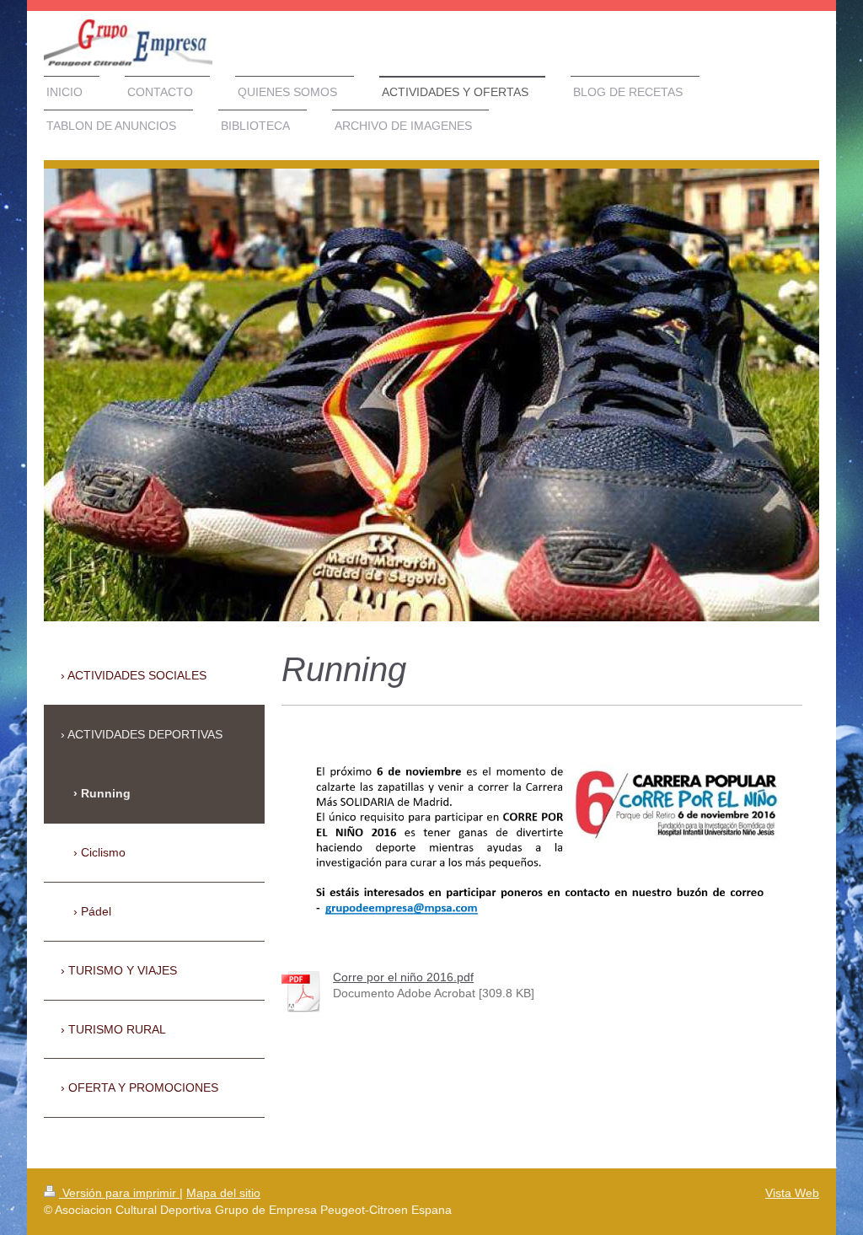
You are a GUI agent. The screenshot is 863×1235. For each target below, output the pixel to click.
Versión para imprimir (119, 1193)
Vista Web (792, 1193)
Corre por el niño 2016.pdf (403, 977)
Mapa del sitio (223, 1193)
